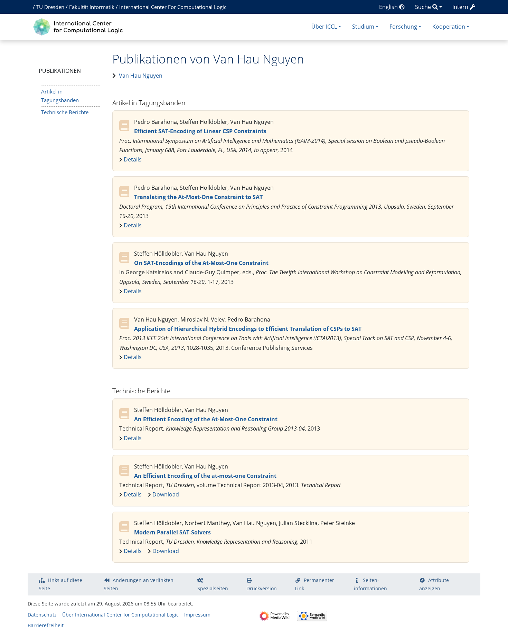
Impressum (197, 614)
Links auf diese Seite (60, 584)
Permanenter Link (314, 584)
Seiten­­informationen (370, 584)
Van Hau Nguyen (140, 75)
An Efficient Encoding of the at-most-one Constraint (205, 476)
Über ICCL (324, 26)
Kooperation (448, 26)
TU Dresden (50, 6)
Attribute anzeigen (434, 584)
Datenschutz (42, 614)
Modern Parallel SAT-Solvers (172, 532)
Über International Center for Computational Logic (120, 614)
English (389, 7)
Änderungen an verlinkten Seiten (138, 584)
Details (133, 159)
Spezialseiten (212, 588)
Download (165, 494)
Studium (363, 26)
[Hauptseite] (79, 26)
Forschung (403, 26)
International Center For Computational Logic (172, 6)
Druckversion (261, 588)
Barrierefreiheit (46, 625)
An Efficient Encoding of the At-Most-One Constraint (205, 419)
